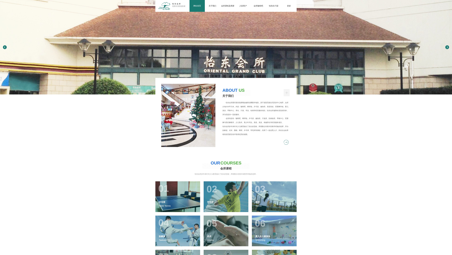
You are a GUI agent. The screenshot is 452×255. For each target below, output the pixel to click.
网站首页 (197, 6)
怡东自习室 (273, 6)
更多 (289, 6)
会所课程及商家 (227, 6)
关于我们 (212, 6)
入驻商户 (243, 6)
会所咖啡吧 (258, 6)
